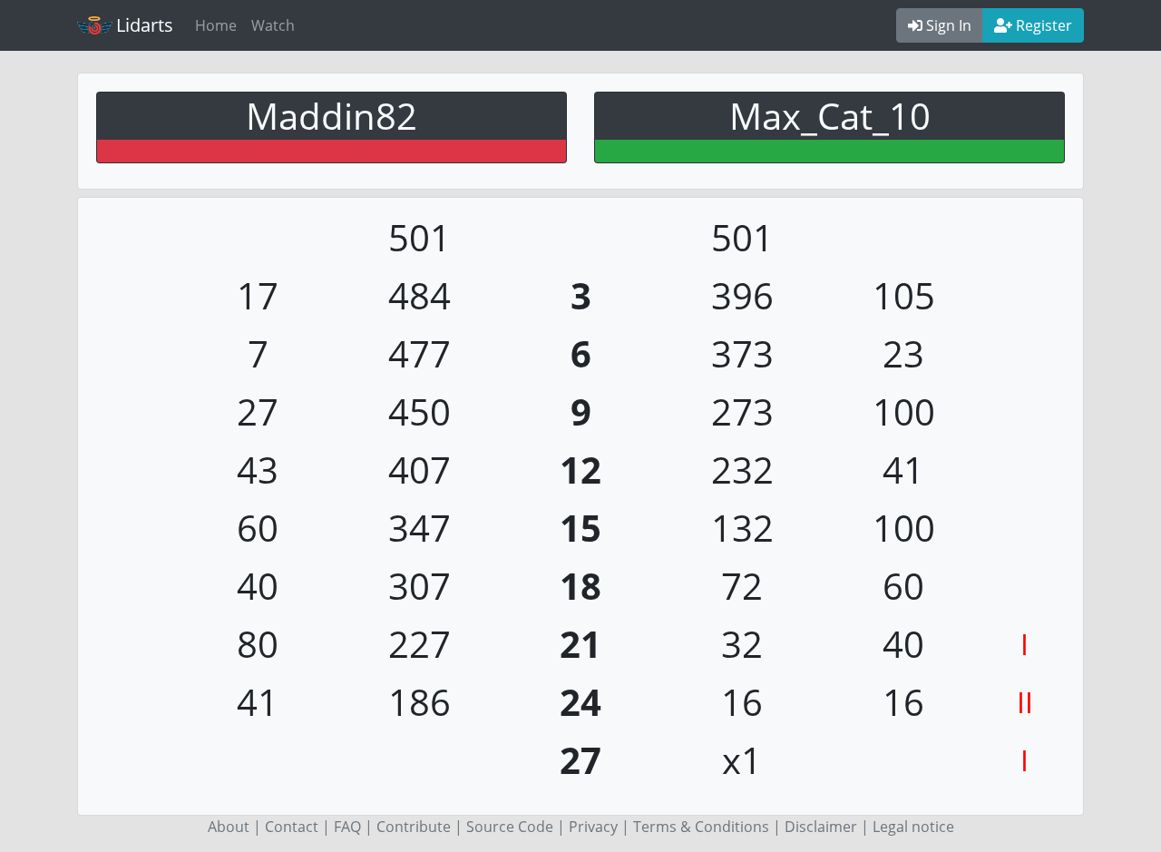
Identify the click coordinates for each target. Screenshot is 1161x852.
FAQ (347, 827)
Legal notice (913, 827)
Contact (291, 827)
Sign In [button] (946, 25)
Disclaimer (821, 827)
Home (216, 25)
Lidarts (144, 25)
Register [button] (1042, 25)
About (228, 827)
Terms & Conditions (701, 827)
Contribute (413, 827)
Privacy (593, 827)
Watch (273, 25)
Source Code (509, 827)
